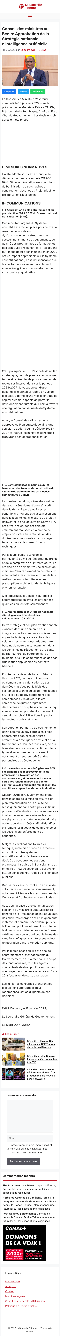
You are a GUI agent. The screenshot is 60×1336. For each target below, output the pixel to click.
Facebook (9, 91)
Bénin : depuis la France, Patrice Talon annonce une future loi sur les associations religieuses (29, 1189)
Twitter (23, 91)
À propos (10, 1286)
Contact (9, 1291)
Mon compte (12, 1281)
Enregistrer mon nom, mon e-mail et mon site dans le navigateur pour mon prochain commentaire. (31, 1149)
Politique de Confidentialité (21, 1306)
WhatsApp (38, 91)
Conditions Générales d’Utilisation (25, 1301)
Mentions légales (15, 1296)
